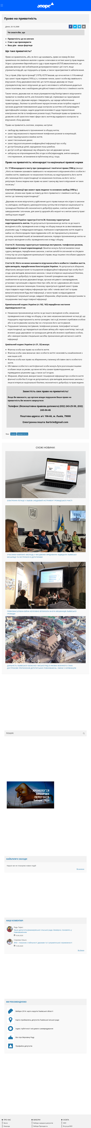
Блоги (6, 1123)
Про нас (7, 1120)
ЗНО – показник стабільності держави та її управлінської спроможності (43, 943)
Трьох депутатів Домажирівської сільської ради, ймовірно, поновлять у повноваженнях (43, 931)
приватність (23, 434)
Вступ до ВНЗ (67, 1126)
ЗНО (64, 1123)
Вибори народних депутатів (43, 1123)
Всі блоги (81, 950)
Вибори (36, 1120)
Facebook (71, 26)
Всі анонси (80, 869)
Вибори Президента (40, 1126)
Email (84, 26)
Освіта (66, 1120)
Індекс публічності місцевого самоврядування (34, 1028)
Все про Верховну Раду (25, 1037)
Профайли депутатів (24, 1046)
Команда (7, 1126)
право (13, 434)
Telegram (79, 26)
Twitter (75, 26)
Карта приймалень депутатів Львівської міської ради (37, 1020)
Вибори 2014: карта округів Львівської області (34, 1011)
